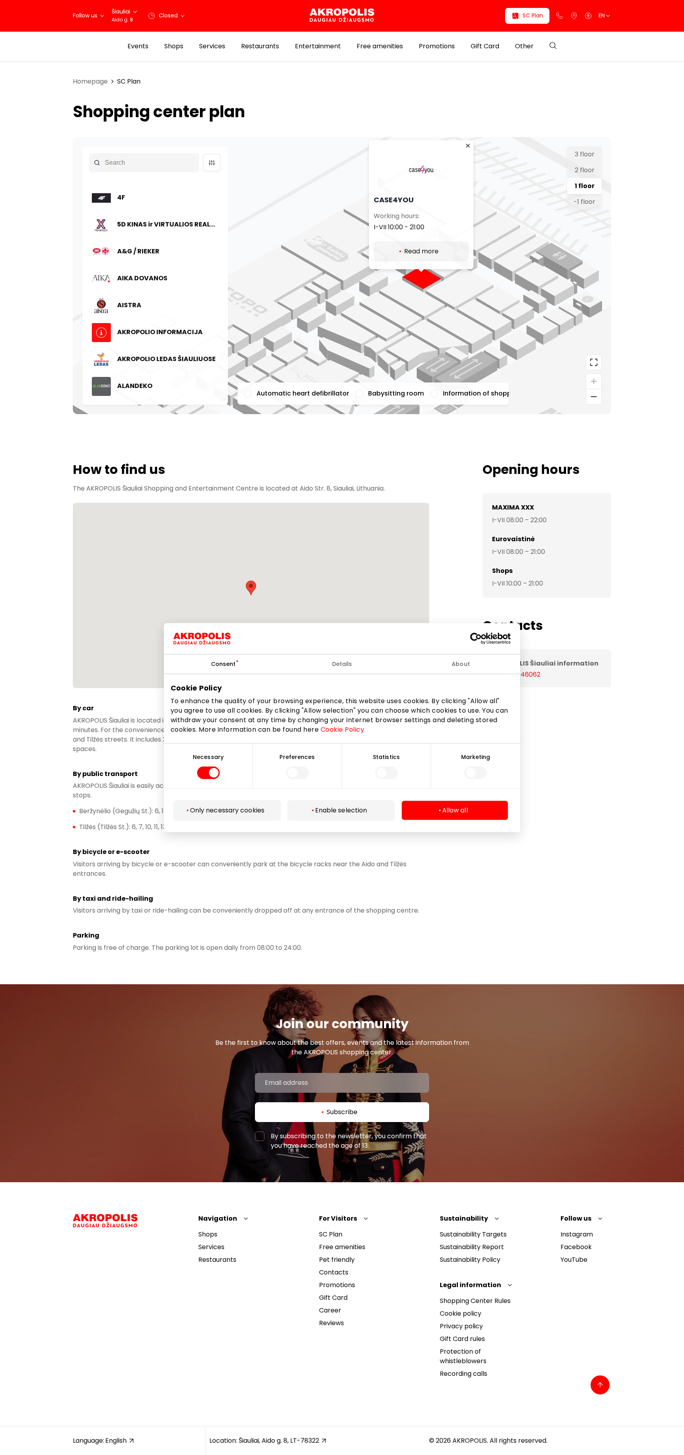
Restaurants (260, 46)
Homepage (90, 81)
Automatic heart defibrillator (302, 393)
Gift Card (485, 46)
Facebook (576, 1246)
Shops (173, 46)
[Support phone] (560, 16)
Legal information (470, 1285)
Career (330, 1310)
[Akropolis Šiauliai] (342, 15)
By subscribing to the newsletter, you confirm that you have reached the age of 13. (349, 1141)
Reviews (331, 1323)
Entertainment (318, 46)
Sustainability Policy (470, 1259)
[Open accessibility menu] (588, 16)
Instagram (576, 1234)
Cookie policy (460, 1313)
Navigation (217, 1218)
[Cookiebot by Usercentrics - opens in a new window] (482, 638)
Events (137, 46)
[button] (251, 587)
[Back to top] (600, 1384)
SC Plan (129, 81)
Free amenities (380, 46)
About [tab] (461, 664)
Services (212, 46)
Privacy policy (461, 1326)
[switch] (297, 772)
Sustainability (464, 1218)
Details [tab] (342, 664)
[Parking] (574, 16)
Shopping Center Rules (475, 1300)
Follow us (575, 1218)
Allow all (455, 810)
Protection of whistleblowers (463, 1356)
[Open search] (553, 46)
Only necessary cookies (227, 810)
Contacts (333, 1272)
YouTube (573, 1259)
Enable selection (341, 810)
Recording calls (463, 1373)
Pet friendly (337, 1259)
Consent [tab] (223, 664)
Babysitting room (396, 393)
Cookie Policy (343, 729)
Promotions (437, 46)
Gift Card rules (462, 1338)
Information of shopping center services (507, 393)
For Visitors (338, 1218)
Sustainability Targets (473, 1234)
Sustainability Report (472, 1246)
